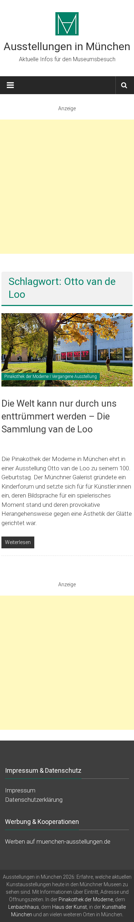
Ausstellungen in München (67, 46)
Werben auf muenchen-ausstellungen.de (57, 841)
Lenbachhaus (23, 907)
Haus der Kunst (69, 907)
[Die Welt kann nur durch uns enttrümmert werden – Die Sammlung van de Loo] (67, 349)
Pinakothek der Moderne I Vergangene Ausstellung (50, 376)
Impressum (20, 790)
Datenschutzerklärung (34, 799)
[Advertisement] (67, 187)
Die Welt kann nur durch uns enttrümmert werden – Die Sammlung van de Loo (58, 416)
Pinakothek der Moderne (86, 899)
